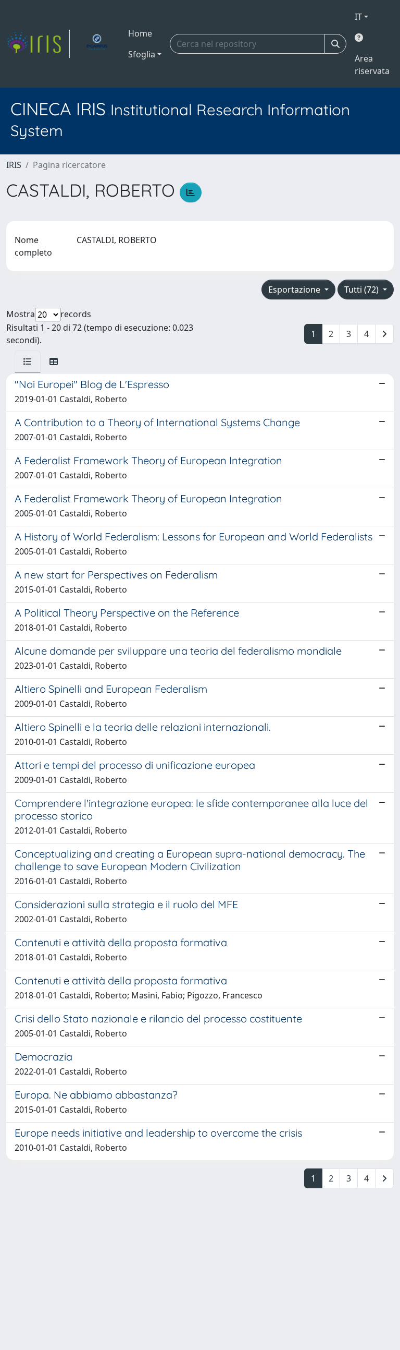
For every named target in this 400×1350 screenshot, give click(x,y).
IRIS (13, 165)
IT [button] (358, 16)
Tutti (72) (362, 289)
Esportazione (295, 289)
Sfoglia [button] (141, 54)
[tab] (28, 361)
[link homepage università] (97, 44)
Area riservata (372, 65)
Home (140, 33)
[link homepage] (38, 44)
